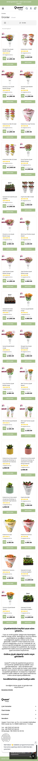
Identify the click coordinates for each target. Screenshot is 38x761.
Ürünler (3, 13)
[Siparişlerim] (31, 8)
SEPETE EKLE (9, 64)
